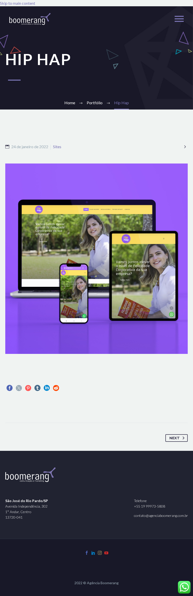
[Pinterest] (28, 388)
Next (174, 438)
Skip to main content (17, 3)
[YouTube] (106, 553)
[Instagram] (100, 553)
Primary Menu (179, 19)
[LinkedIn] (47, 388)
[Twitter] (19, 388)
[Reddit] (56, 388)
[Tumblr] (37, 388)
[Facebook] (10, 388)
